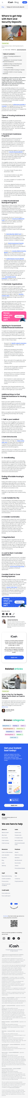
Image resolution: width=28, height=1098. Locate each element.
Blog (3, 860)
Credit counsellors (6, 878)
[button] (13, 614)
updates (18, 731)
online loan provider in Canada (14, 105)
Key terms (4, 857)
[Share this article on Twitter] (7, 614)
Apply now (14, 657)
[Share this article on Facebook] (3, 614)
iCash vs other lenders (7, 852)
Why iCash (4, 835)
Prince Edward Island (20, 868)
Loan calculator (5, 855)
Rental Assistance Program (16, 243)
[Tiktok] (19, 938)
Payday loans (18, 835)
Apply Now (19, 316)
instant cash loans (11, 587)
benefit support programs (19, 343)
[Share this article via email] (10, 614)
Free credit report (6, 895)
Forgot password (19, 881)
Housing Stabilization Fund (13, 219)
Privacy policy (5, 881)
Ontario (16, 865)
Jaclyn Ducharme (21, 49)
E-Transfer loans (19, 837)
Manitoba (17, 857)
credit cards (13, 737)
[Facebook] (9, 938)
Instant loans (18, 832)
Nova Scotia (18, 863)
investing (15, 725)
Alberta (16, 852)
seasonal (19, 734)
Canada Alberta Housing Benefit (15, 251)
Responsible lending (7, 876)
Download (5, 916)
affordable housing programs (9, 277)
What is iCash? (5, 832)
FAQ (16, 876)
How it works (5, 837)
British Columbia (19, 855)
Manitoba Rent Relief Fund (13, 234)
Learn (3, 863)
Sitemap (4, 865)
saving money (9, 731)
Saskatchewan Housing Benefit (15, 259)
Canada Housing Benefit (16, 152)
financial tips (5, 43)
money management (8, 728)
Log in (24, 2)
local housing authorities (17, 566)
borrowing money (9, 734)
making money (6, 725)
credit (22, 725)
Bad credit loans (19, 840)
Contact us (17, 878)
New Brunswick (18, 860)
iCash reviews (5, 840)
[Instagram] (4, 938)
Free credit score (6, 893)
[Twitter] (14, 938)
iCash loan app (5, 843)
